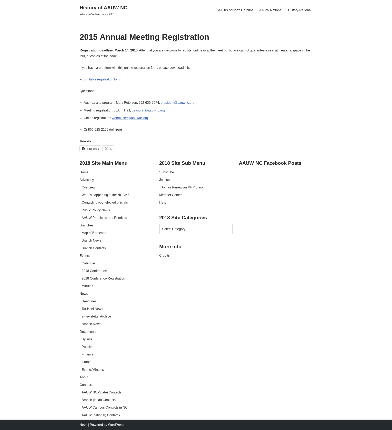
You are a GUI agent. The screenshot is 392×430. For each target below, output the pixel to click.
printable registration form (102, 79)
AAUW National (270, 10)
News (84, 293)
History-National (300, 10)
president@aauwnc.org (177, 102)
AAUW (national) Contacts (101, 415)
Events (85, 255)
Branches (87, 225)
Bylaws (87, 339)
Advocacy (87, 180)
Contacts (86, 385)
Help (162, 202)
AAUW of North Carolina (236, 10)
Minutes (87, 286)
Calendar (88, 263)
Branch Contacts (94, 248)
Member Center (170, 195)
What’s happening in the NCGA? (105, 195)
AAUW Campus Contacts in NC (105, 407)
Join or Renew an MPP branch (183, 187)
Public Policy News (96, 210)
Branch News (91, 240)
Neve (83, 425)
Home (84, 172)
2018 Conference (94, 271)
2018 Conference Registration (103, 278)
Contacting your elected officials (105, 202)
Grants (86, 362)
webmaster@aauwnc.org (130, 118)
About (84, 377)
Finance (88, 354)
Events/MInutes (93, 369)
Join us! (164, 180)
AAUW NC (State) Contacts (101, 392)
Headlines (89, 301)
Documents (88, 331)
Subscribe (166, 172)
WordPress (116, 425)
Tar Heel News (92, 309)
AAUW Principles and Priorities (104, 217)
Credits (164, 255)
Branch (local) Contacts (99, 400)
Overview (88, 187)
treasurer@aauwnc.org (148, 110)
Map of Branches (94, 233)
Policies (87, 347)
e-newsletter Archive (96, 316)
